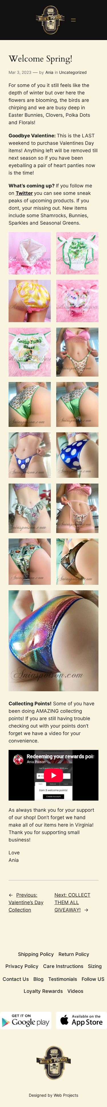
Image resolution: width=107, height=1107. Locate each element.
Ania (49, 72)
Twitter (24, 193)
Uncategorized (73, 72)
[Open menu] (73, 20)
